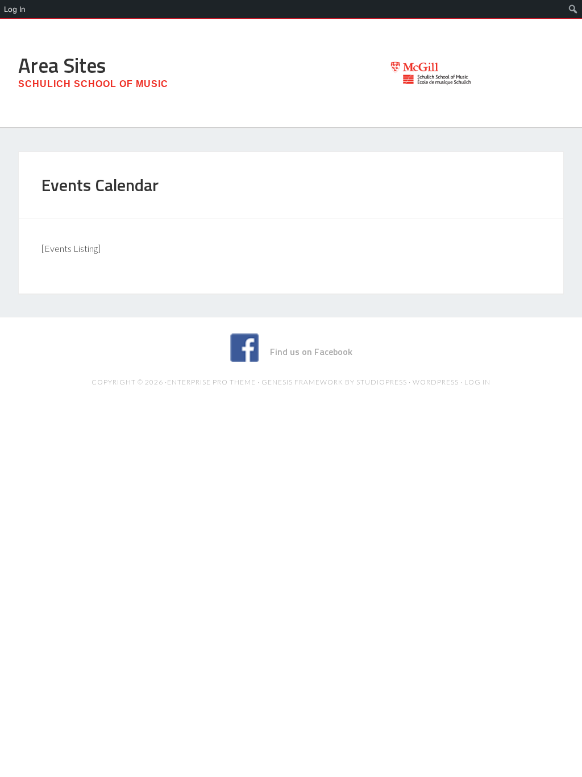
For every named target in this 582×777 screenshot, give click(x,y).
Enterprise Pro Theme (211, 382)
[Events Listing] (71, 248)
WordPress (436, 382)
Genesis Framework (302, 382)
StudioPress (381, 382)
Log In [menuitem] (15, 9)
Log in (477, 382)
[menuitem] (573, 9)
